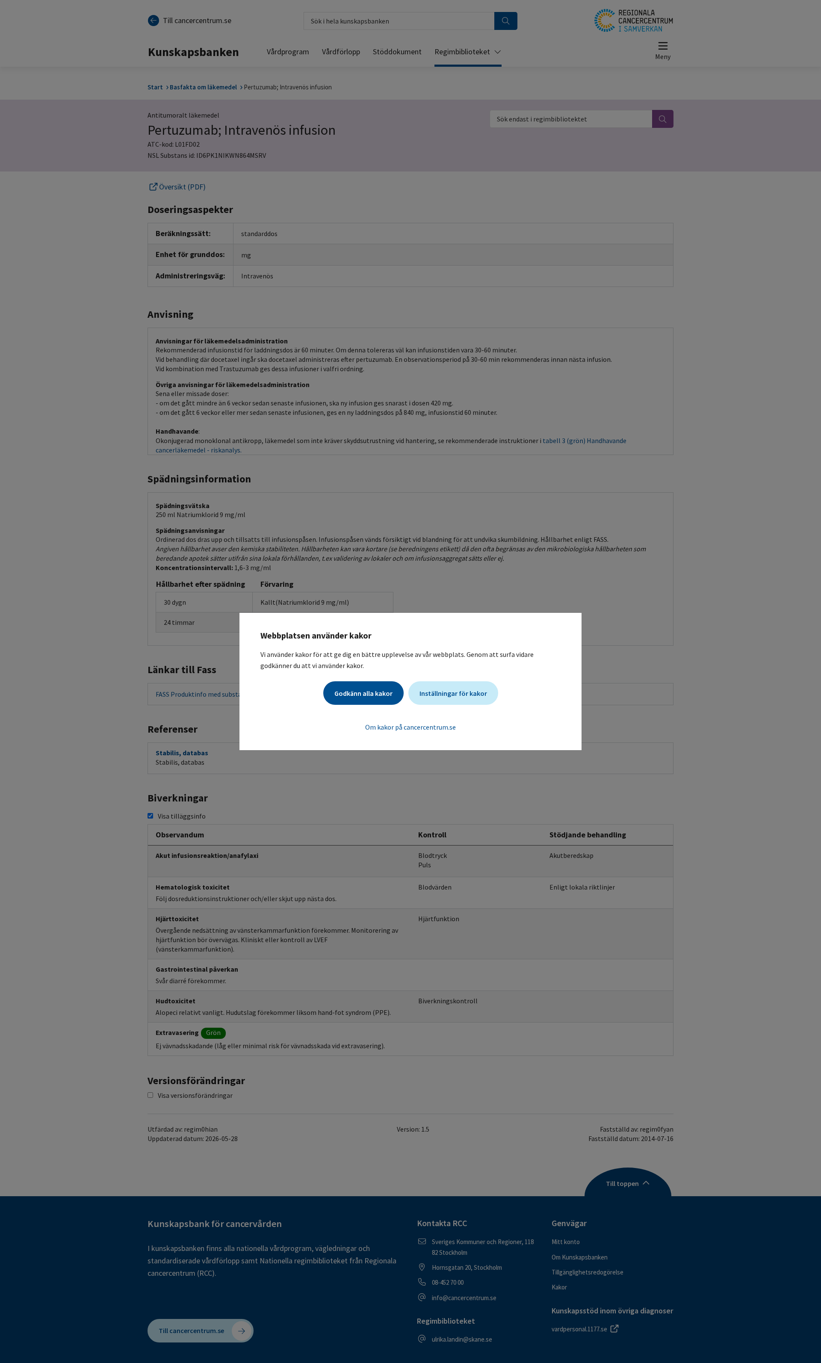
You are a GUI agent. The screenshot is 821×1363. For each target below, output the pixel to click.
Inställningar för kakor (453, 693)
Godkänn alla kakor (363, 693)
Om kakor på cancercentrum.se (410, 727)
